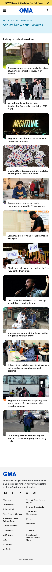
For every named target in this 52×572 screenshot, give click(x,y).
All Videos (7, 544)
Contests (7, 499)
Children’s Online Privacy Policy (10, 519)
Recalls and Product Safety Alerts (33, 537)
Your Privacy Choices (12, 513)
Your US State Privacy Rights (35, 501)
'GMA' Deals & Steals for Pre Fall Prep (24, 2)
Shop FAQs (8, 530)
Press (28, 518)
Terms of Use (9, 504)
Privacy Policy (9, 509)
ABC (5, 539)
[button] (4, 10)
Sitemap (30, 530)
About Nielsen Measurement (32, 512)
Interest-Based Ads (35, 507)
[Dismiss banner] (48, 2)
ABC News (7, 535)
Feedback (30, 523)
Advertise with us (10, 525)
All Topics (7, 549)
